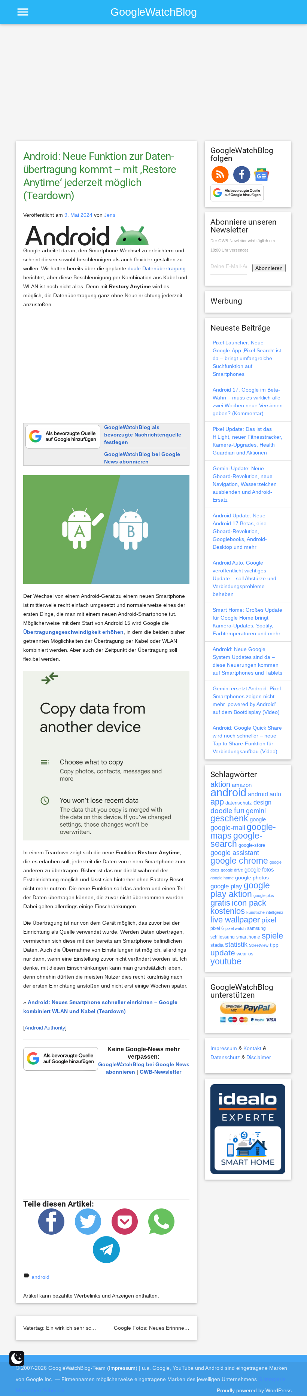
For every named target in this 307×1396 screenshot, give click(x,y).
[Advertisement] (154, 85)
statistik (236, 944)
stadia (217, 945)
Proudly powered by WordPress (254, 1390)
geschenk (229, 818)
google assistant (234, 853)
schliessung (222, 937)
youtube (225, 961)
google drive (232, 870)
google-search (236, 840)
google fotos (259, 869)
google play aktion (240, 890)
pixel (268, 920)
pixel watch (235, 928)
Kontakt (252, 1048)
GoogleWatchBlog (153, 12)
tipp (274, 945)
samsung (256, 928)
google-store (251, 845)
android (40, 1277)
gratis (220, 902)
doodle (221, 810)
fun (239, 810)
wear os (245, 953)
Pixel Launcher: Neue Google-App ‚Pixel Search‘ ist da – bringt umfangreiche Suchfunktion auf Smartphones (247, 358)
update (222, 952)
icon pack (249, 902)
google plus (263, 895)
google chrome (239, 861)
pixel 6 (217, 928)
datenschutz (238, 803)
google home (222, 878)
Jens (109, 215)
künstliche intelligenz (264, 912)
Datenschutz (225, 1057)
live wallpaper (235, 919)
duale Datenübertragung (157, 268)
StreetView (258, 945)
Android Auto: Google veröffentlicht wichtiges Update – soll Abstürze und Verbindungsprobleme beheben (244, 578)
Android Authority (45, 1028)
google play (226, 886)
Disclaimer (258, 1057)
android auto (264, 794)
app (217, 801)
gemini (256, 811)
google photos (252, 878)
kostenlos (227, 911)
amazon (242, 785)
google (258, 819)
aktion (220, 784)
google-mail (227, 827)
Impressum (223, 1048)
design (262, 802)
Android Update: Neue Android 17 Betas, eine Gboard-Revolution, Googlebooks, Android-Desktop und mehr (240, 531)
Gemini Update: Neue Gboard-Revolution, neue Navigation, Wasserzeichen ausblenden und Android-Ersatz (245, 484)
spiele (272, 935)
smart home (248, 937)
